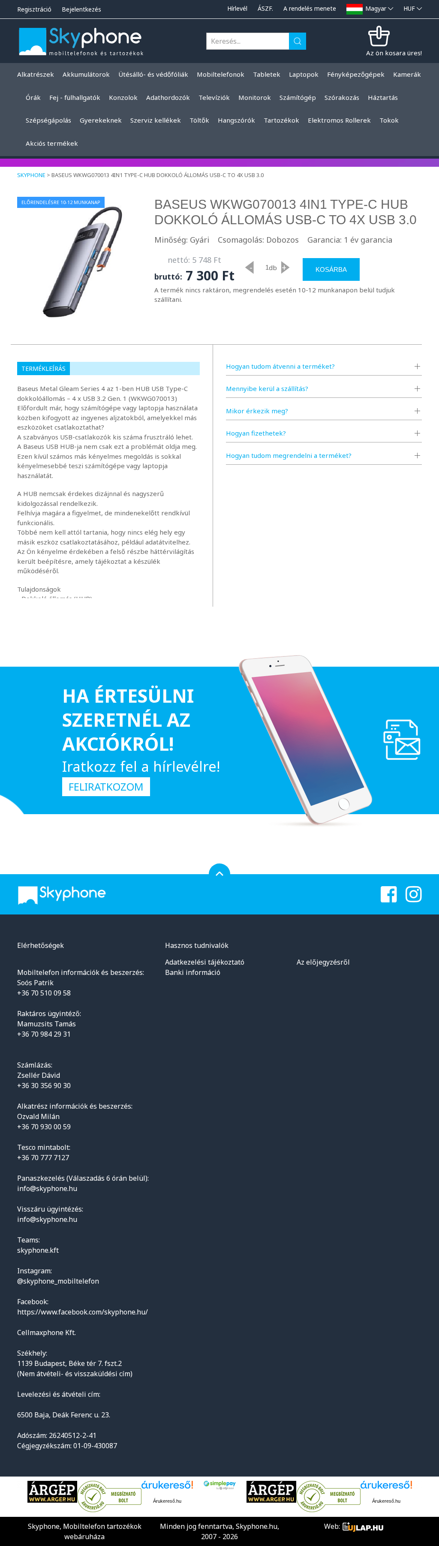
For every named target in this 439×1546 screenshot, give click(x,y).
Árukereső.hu (167, 1501)
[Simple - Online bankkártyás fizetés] (220, 1485)
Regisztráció (34, 9)
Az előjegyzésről (323, 962)
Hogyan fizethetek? (256, 433)
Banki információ (192, 972)
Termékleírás (43, 368)
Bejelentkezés (81, 9)
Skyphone (31, 175)
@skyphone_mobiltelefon (58, 1281)
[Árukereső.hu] (109, 1497)
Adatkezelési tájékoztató (204, 962)
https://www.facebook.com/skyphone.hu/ (82, 1312)
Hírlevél (237, 8)
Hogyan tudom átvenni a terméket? (280, 366)
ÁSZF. (265, 8)
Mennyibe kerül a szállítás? (267, 388)
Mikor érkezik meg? (257, 410)
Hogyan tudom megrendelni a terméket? (289, 455)
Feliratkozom (106, 786)
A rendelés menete (309, 8)
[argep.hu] (52, 1492)
